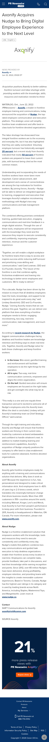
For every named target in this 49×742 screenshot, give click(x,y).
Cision (29, 738)
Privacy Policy (31, 727)
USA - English (8, 40)
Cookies (24, 734)
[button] (24, 50)
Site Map (33, 730)
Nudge (33, 114)
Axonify (21, 107)
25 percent (7, 151)
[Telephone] (38, 4)
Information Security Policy (16, 730)
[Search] (45, 4)
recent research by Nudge (27, 332)
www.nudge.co (9, 597)
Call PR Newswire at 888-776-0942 (25, 717)
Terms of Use (16, 727)
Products (24, 704)
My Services (23, 710)
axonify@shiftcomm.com (14, 611)
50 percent (27, 154)
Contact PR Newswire (24, 701)
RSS (42, 730)
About (24, 707)
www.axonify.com (10, 518)
